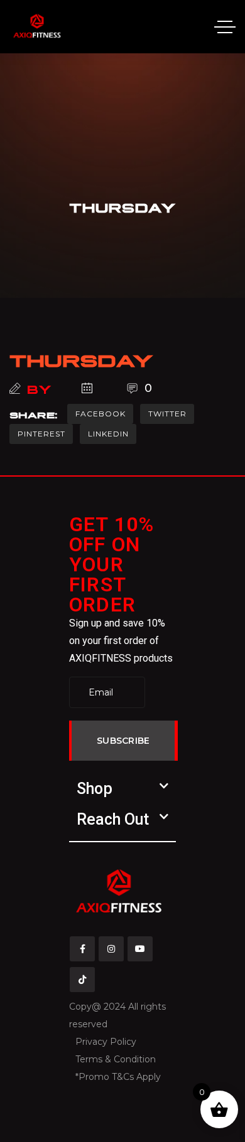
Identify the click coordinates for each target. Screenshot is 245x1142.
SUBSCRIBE (123, 740)
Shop (94, 789)
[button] (122, 788)
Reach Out (113, 819)
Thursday (81, 358)
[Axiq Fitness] (37, 26)
